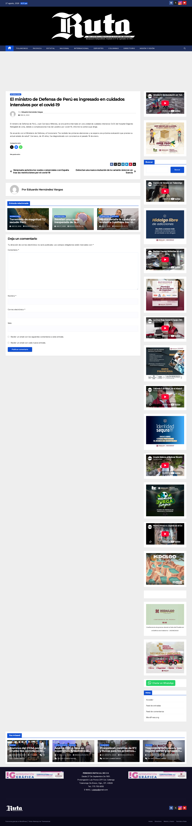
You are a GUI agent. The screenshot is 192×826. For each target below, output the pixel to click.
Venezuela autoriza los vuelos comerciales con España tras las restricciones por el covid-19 (41, 171)
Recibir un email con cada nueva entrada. (28, 343)
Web (10, 323)
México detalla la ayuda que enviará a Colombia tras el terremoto (117, 222)
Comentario (13, 250)
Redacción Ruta (32, 226)
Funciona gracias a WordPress (16, 821)
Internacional (81, 48)
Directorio (129, 48)
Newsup (36, 821)
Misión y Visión (147, 48)
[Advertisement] (96, 67)
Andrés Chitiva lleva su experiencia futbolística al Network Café (71, 750)
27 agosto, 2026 (19, 755)
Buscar (149, 162)
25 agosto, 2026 (109, 755)
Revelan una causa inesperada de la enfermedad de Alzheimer (71, 222)
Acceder (149, 700)
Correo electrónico (16, 309)
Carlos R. (34, 755)
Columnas (113, 48)
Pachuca (37, 48)
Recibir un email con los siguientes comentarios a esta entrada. (37, 337)
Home (151, 821)
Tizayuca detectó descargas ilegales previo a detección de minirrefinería (163, 750)
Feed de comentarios (155, 711)
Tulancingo (22, 48)
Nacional (64, 48)
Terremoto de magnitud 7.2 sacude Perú (28, 221)
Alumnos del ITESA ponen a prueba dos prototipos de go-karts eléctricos (27, 750)
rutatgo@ (95, 790)
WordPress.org (152, 717)
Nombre (12, 296)
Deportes (98, 48)
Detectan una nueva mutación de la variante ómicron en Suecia (104, 171)
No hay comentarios (67, 758)
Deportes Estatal (61, 745)
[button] (185, 48)
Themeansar (45, 821)
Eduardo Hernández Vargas (32, 112)
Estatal (50, 48)
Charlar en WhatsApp (163, 683)
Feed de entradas (153, 706)
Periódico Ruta (181, 821)
